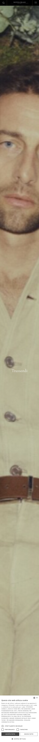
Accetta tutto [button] (10, 734)
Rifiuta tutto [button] (28, 734)
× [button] (37, 697)
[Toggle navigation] (35, 2)
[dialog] (19, 718)
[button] (19, 739)
